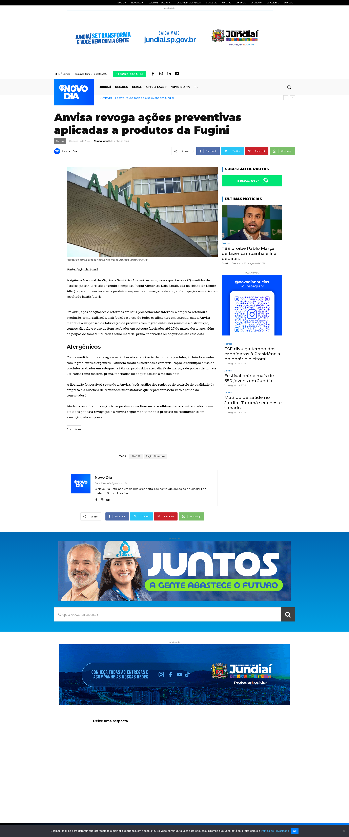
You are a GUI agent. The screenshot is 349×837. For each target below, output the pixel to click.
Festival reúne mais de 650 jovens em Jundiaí (249, 378)
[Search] (288, 614)
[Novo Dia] (57, 151)
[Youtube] (177, 74)
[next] (292, 97)
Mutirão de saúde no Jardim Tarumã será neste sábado (151, 97)
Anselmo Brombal (231, 263)
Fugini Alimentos (155, 456)
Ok (295, 830)
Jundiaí (228, 371)
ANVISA (136, 456)
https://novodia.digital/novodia (111, 483)
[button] (289, 87)
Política (226, 243)
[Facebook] (153, 74)
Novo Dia (71, 151)
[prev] (285, 97)
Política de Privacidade (275, 830)
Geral (60, 141)
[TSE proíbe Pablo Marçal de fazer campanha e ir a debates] (252, 222)
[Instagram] (161, 74)
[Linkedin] (169, 74)
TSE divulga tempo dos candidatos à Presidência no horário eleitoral (252, 353)
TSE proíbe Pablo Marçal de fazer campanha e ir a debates (249, 253)
